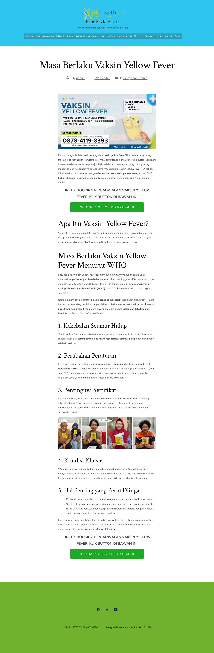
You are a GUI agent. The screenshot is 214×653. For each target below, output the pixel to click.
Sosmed (168, 36)
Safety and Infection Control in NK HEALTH (128, 627)
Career (178, 36)
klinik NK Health (106, 529)
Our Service (107, 36)
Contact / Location (153, 36)
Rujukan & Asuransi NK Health (50, 36)
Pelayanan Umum (135, 78)
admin (80, 78)
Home (28, 36)
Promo (70, 36)
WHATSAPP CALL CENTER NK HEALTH (107, 207)
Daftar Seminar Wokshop (87, 36)
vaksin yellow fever (114, 155)
